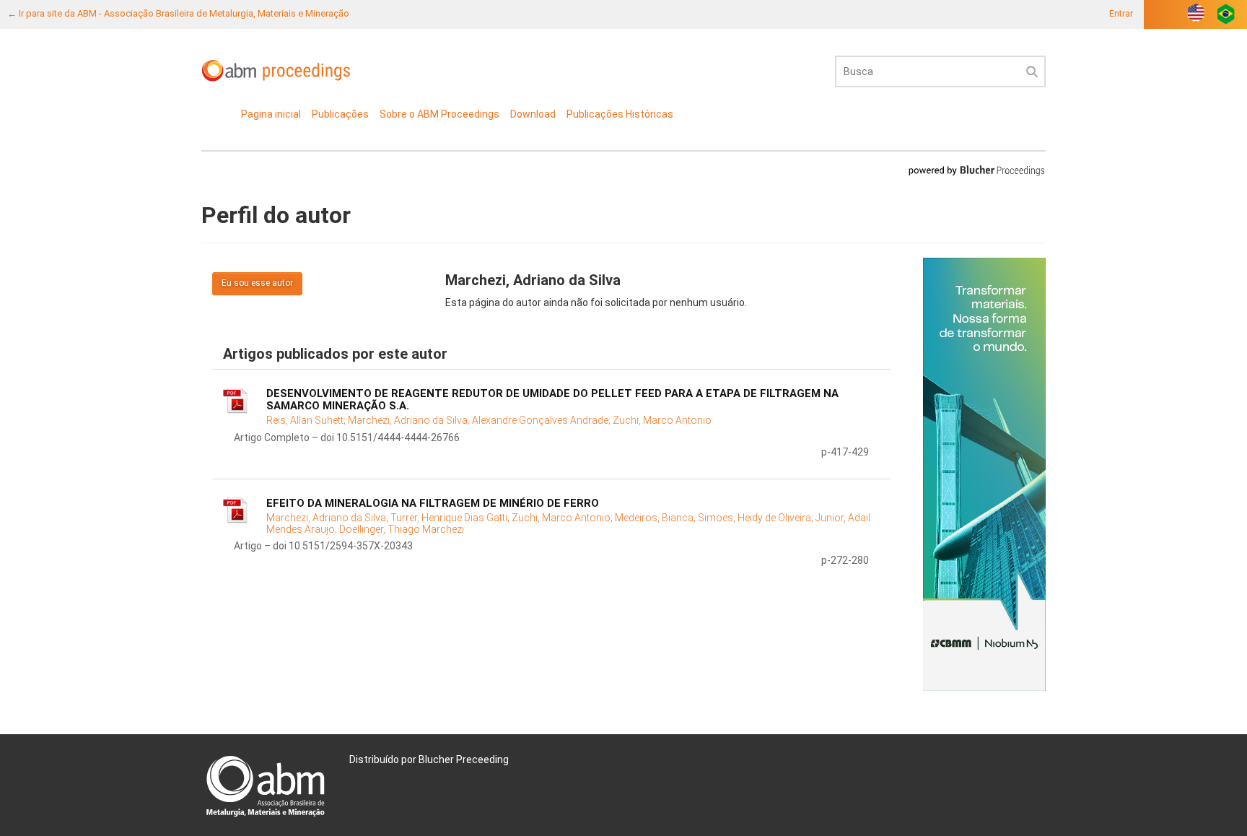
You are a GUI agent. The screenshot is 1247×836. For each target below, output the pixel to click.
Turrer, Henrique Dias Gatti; (451, 517)
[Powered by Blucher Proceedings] (976, 170)
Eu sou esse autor (257, 283)
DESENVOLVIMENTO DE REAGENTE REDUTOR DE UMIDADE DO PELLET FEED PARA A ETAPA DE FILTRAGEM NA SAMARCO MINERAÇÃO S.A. (552, 399)
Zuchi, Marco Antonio (662, 420)
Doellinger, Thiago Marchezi (401, 529)
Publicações (340, 114)
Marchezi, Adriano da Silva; (410, 420)
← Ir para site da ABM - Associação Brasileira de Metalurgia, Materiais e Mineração (178, 13)
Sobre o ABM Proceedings (439, 114)
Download (533, 114)
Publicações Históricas (619, 114)
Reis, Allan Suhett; (307, 420)
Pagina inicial (271, 114)
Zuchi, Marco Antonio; (563, 517)
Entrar (1121, 13)
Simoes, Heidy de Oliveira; (756, 517)
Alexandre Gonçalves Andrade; (542, 420)
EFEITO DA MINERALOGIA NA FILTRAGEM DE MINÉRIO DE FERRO (432, 503)
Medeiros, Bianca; (656, 517)
